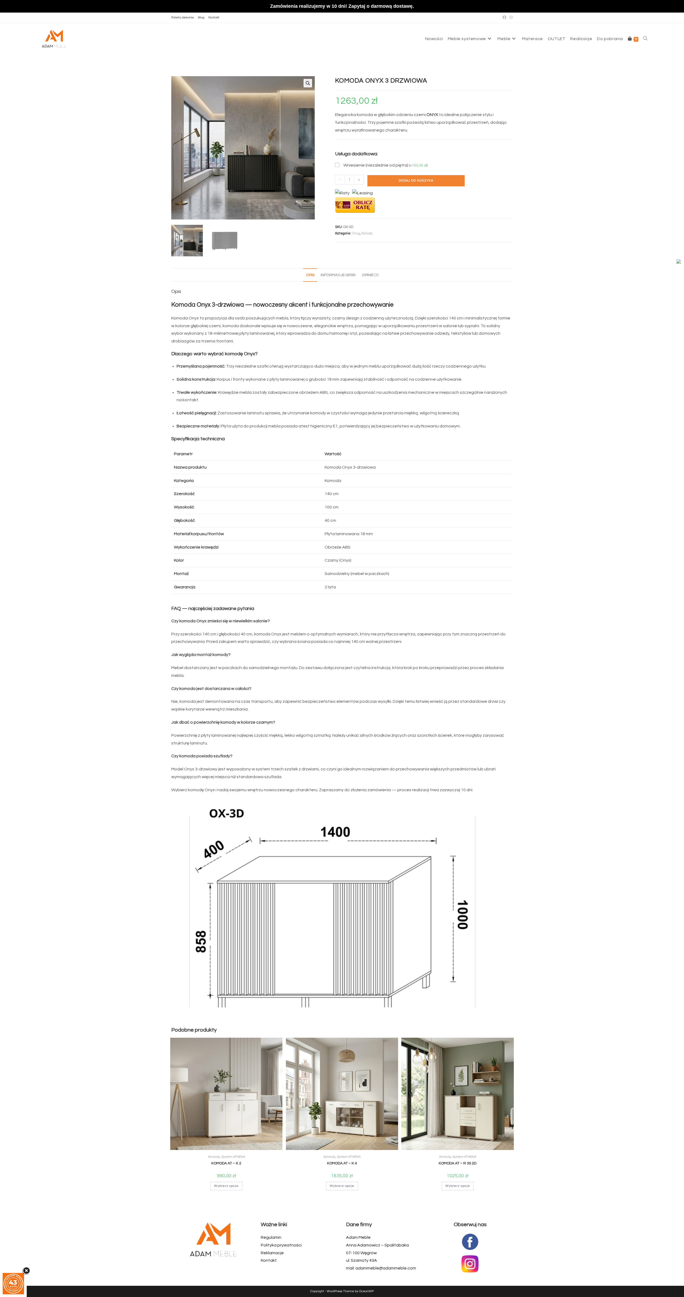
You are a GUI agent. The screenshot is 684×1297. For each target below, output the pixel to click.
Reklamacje (272, 1253)
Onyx (356, 233)
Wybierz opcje (226, 1186)
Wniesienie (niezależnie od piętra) (385, 165)
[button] (308, 83)
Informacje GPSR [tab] (338, 275)
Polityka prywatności (281, 1245)
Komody (367, 233)
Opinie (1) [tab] (370, 275)
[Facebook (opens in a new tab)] (504, 17)
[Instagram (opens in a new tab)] (510, 17)
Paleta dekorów (182, 17)
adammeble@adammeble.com (385, 1268)
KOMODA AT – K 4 (342, 1163)
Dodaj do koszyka (416, 180)
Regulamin (271, 1237)
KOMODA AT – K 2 (226, 1163)
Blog (201, 17)
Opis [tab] (310, 275)
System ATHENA (233, 1157)
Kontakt (213, 17)
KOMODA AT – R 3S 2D (457, 1163)
